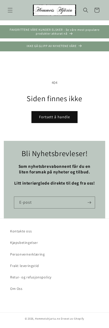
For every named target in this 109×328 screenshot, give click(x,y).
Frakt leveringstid (24, 265)
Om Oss (16, 288)
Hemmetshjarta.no (47, 318)
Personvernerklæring (27, 254)
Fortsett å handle (54, 116)
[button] (10, 10)
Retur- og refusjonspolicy (30, 277)
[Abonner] (89, 202)
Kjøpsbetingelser (24, 242)
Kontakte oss (21, 231)
